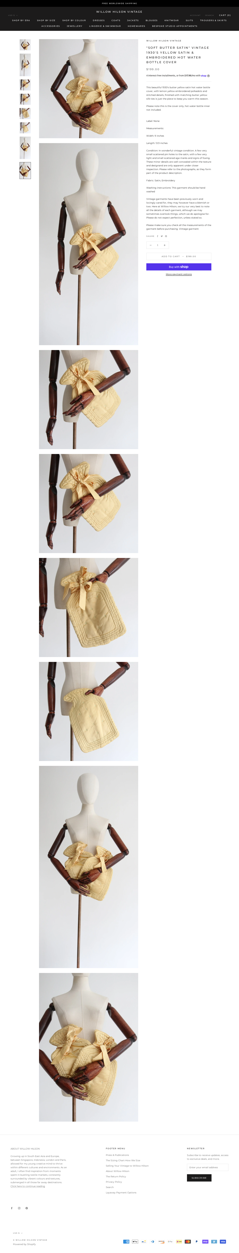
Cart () (225, 15)
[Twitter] (162, 236)
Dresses (99, 20)
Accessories (50, 26)
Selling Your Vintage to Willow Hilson (127, 1165)
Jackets (133, 20)
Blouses (152, 20)
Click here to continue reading (28, 1186)
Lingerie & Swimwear (105, 26)
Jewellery (75, 26)
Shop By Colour (74, 20)
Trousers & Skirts (213, 20)
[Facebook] (158, 236)
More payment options (179, 274)
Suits (189, 20)
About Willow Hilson (117, 1171)
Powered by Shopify (24, 1244)
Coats (116, 20)
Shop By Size (46, 20)
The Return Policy (116, 1176)
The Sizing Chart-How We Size (123, 1160)
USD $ (11, 15)
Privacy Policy (114, 1181)
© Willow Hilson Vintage (30, 1240)
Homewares (136, 26)
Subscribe (199, 1178)
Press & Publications (117, 1155)
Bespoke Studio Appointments (175, 26)
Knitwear (172, 20)
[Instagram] (19, 1208)
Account (195, 15)
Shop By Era (21, 20)
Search (209, 15)
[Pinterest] (166, 236)
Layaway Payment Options (121, 1192)
